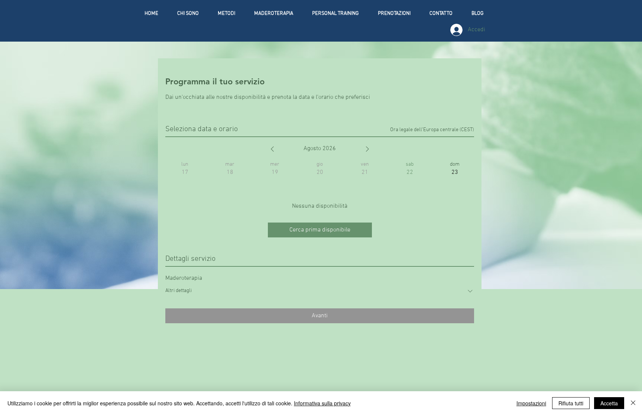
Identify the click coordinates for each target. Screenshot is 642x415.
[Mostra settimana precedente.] (272, 149)
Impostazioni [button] (531, 403)
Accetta (609, 403)
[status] (432, 130)
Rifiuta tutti (570, 403)
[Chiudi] (633, 403)
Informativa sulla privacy (322, 403)
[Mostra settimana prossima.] (367, 149)
